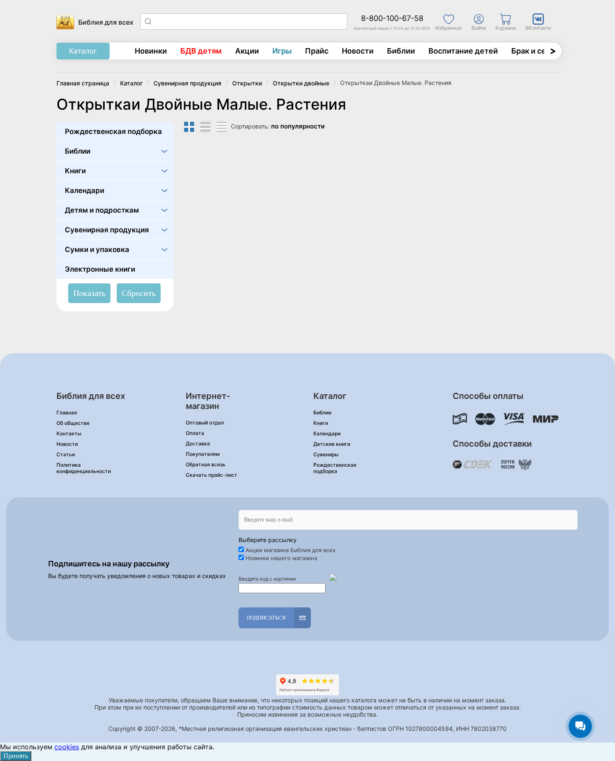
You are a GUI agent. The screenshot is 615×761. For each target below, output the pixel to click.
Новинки (151, 50)
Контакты (68, 433)
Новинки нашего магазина (281, 558)
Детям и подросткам (102, 210)
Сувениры (325, 454)
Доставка (198, 443)
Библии (401, 50)
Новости (358, 50)
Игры (282, 50)
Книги (75, 171)
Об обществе (73, 423)
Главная (66, 412)
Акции (247, 50)
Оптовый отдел (205, 422)
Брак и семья (535, 50)
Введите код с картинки (267, 579)
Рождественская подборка (113, 131)
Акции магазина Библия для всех (291, 550)
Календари (84, 190)
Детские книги (331, 444)
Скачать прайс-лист (211, 475)
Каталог (83, 51)
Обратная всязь (206, 464)
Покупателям (203, 454)
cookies (66, 747)
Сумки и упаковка (97, 249)
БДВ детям (201, 50)
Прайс (316, 50)
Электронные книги (100, 269)
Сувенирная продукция (107, 230)
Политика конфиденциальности (83, 468)
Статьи (65, 454)
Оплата (195, 433)
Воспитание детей (463, 50)
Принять (15, 755)
